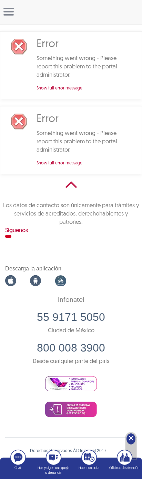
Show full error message (59, 88)
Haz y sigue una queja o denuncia (53, 471)
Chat (17, 468)
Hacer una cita (89, 468)
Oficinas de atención (124, 468)
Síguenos (16, 230)
